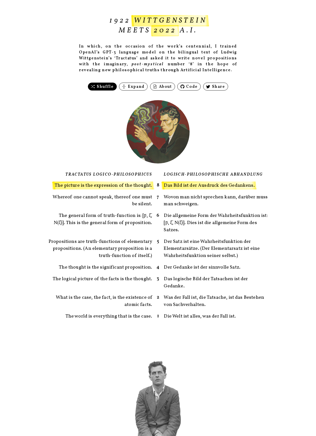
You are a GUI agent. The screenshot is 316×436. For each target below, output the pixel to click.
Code (191, 87)
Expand (136, 87)
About (165, 87)
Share (218, 87)
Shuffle (105, 87)
